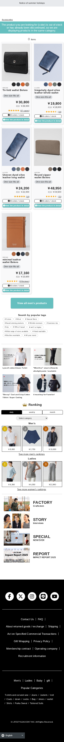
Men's (17, 680)
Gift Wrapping (22, 641)
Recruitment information (32, 656)
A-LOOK (37, 88)
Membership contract (18, 648)
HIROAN (5, 88)
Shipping (53, 626)
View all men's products (32, 303)
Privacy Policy (41, 641)
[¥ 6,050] (32, 480)
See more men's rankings (32, 454)
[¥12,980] (52, 480)
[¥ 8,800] (11, 445)
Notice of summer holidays (32, 3)
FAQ (40, 619)
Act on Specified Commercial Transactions (31, 633)
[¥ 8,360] (11, 480)
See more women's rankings (31, 489)
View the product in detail (17, 120)
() (24, 111)
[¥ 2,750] (32, 445)
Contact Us (27, 619)
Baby (39, 680)
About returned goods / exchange (25, 626)
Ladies (28, 680)
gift (48, 680)
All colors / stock (17, 115)
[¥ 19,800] (52, 445)
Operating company (46, 648)
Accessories (7, 20)
